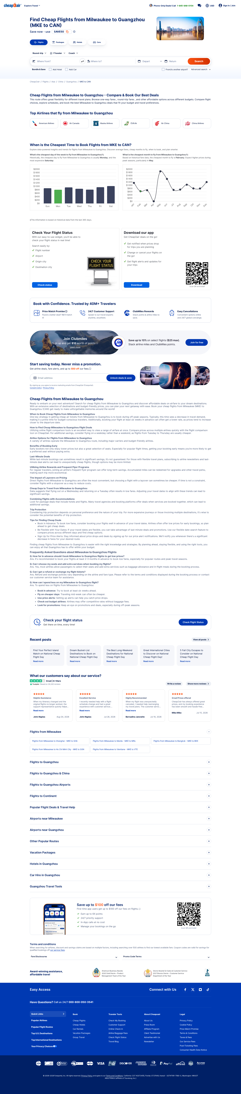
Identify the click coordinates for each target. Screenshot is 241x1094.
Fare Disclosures (39, 956)
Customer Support (117, 1025)
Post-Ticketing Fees (189, 1045)
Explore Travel (31, 5)
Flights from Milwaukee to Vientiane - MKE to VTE (115, 749)
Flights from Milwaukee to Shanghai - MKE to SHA (54, 741)
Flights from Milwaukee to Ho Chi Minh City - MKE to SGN (58, 749)
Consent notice (36, 388)
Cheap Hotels (79, 1025)
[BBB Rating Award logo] (208, 974)
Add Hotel (57, 69)
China (60, 81)
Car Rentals (78, 1029)
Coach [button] (72, 53)
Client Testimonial (152, 1033)
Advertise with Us (152, 1037)
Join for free (196, 342)
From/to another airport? (177, 69)
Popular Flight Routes (42, 1027)
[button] (171, 5)
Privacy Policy (48, 388)
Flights (46, 81)
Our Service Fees (187, 1041)
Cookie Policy (186, 1025)
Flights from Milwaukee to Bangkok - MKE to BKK (176, 741)
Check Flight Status (193, 622)
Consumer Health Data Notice (193, 1050)
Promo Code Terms (132, 956)
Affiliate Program (151, 1029)
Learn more (75, 347)
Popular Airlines (39, 1020)
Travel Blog (114, 1041)
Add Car (73, 69)
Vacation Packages (81, 1033)
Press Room (149, 1025)
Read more (38, 661)
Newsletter (149, 1041)
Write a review (174, 683)
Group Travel (79, 1037)
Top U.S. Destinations (41, 1033)
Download (136, 285)
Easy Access (40, 989)
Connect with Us (162, 989)
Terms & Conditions (188, 1033)
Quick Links (37, 1014)
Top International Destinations (46, 1040)
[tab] (39, 42)
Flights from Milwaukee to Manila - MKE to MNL (114, 741)
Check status (45, 285)
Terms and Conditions (114, 1076)
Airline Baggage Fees (118, 1033)
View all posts (199, 639)
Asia (53, 81)
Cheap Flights (79, 1020)
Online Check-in (116, 1029)
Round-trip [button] (38, 53)
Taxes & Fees (186, 1037)
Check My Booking (117, 1020)
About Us (148, 1020)
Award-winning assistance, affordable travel (46, 973)
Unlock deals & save (121, 377)
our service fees (57, 950)
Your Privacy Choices (42, 1046)
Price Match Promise (189, 1029)
